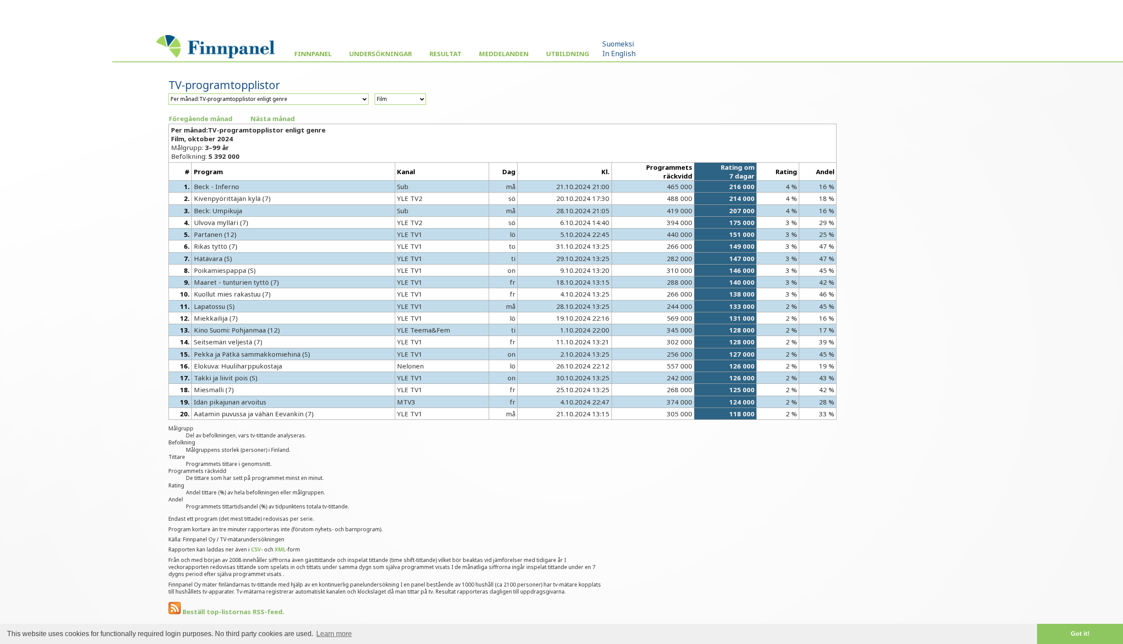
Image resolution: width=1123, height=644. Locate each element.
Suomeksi (618, 44)
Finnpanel (313, 53)
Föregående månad (200, 118)
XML (280, 549)
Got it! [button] (1080, 633)
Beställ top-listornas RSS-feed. (232, 611)
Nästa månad (272, 118)
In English (619, 53)
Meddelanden (504, 53)
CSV (256, 549)
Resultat (445, 53)
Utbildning (567, 53)
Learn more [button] (334, 633)
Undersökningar (380, 53)
